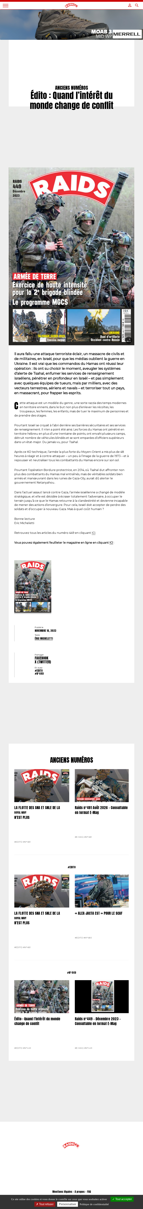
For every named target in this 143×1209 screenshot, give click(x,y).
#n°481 (27, 842)
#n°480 (88, 937)
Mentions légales (62, 1192)
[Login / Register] (129, 5)
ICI (93, 533)
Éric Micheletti (44, 638)
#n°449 (39, 674)
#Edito (39, 671)
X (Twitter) (43, 662)
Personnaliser (67, 1204)
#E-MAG (79, 837)
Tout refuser (46, 1204)
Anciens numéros (71, 760)
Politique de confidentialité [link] (94, 1204)
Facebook (41, 658)
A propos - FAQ (83, 1192)
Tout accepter (123, 1199)
